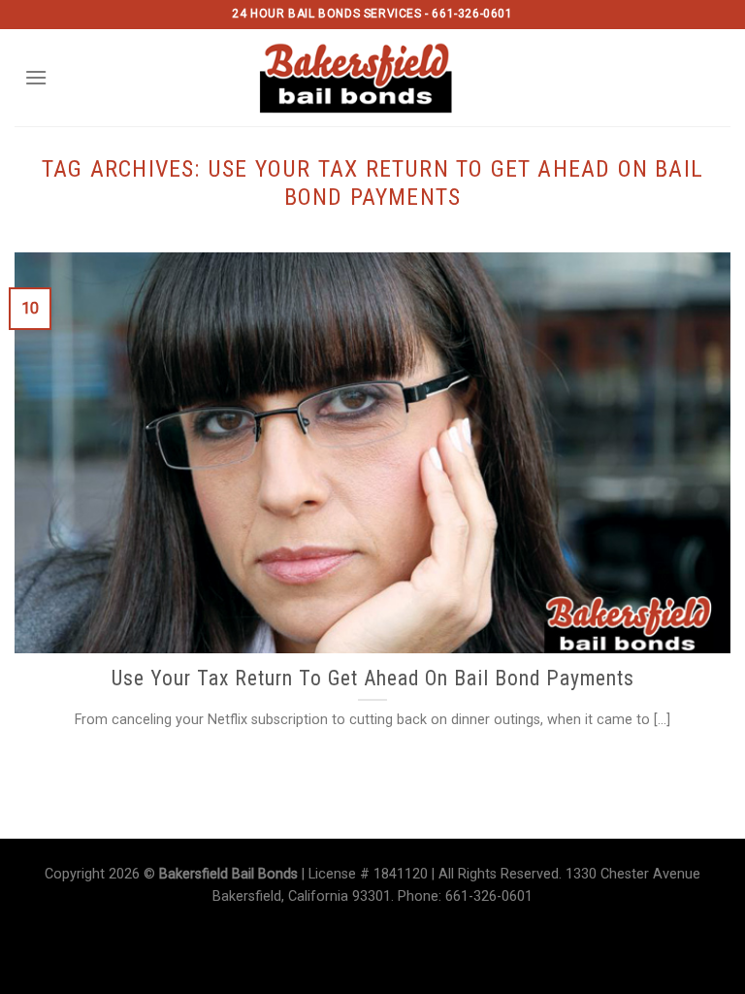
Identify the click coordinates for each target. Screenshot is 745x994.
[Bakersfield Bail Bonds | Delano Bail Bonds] (373, 77)
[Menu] (36, 77)
